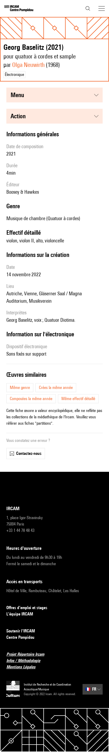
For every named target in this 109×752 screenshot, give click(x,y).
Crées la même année (56, 387)
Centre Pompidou (20, 637)
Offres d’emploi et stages (26, 607)
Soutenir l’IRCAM (20, 630)
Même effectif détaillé (78, 398)
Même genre (20, 387)
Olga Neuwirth (28, 64)
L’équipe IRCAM (19, 614)
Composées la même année (31, 398)
